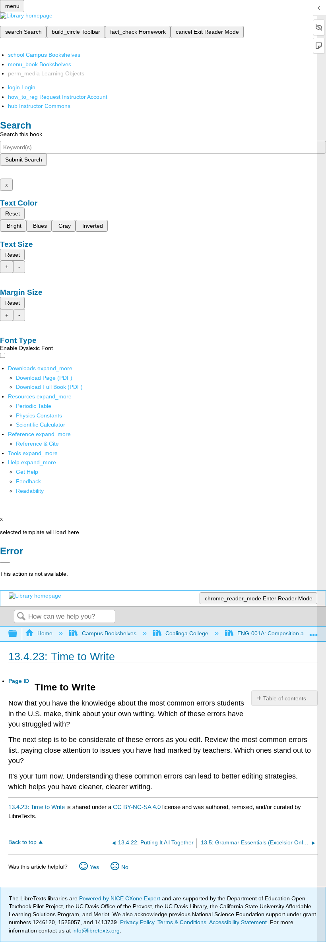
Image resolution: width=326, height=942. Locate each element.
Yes (94, 867)
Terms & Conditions (181, 922)
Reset (12, 213)
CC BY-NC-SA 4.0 (137, 807)
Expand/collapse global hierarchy (18, 634)
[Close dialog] (5, 562)
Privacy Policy (137, 922)
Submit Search (23, 159)
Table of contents (284, 698)
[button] (28, 481)
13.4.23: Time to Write (36, 807)
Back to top (22, 842)
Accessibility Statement (238, 922)
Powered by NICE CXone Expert (120, 898)
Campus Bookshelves (109, 633)
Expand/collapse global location (313, 631)
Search (21, 617)
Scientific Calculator (40, 424)
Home (45, 633)
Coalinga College (187, 633)
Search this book (21, 134)
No (124, 867)
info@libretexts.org (95, 930)
